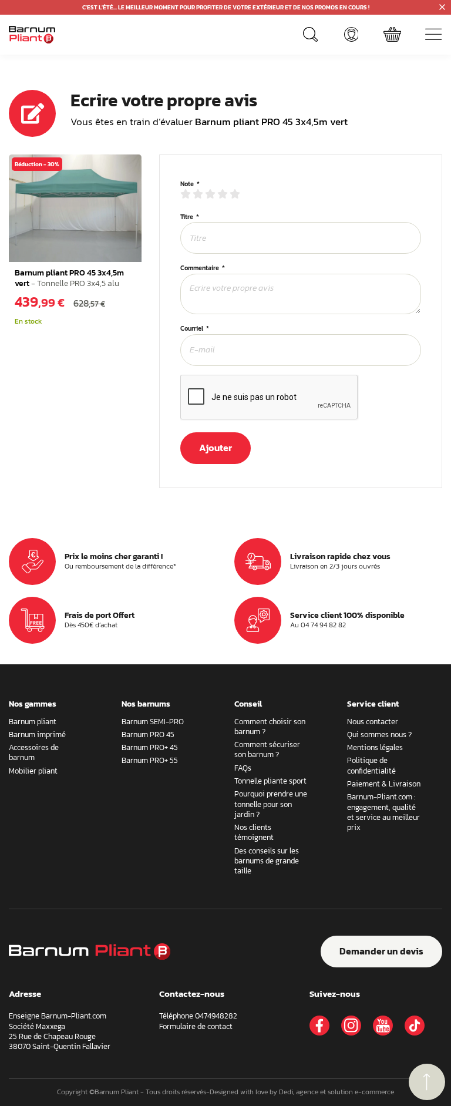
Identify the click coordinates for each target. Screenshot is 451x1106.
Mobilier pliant (33, 770)
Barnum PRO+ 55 (150, 760)
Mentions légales (375, 747)
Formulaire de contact (196, 1026)
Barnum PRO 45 (148, 734)
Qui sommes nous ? (379, 734)
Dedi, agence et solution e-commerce (336, 1092)
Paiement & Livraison (383, 783)
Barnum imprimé (37, 734)
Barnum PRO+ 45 (150, 747)
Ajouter (215, 448)
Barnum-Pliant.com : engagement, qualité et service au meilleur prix (383, 812)
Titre (186, 217)
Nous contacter (372, 721)
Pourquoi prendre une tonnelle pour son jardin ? (270, 804)
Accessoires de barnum (34, 752)
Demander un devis (381, 951)
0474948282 (216, 1015)
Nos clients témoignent (254, 832)
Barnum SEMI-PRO (153, 721)
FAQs (242, 768)
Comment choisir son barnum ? (269, 726)
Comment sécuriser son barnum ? (267, 749)
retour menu (427, 1082)
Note (187, 184)
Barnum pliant (32, 721)
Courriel (191, 328)
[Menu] (433, 34)
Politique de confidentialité (371, 765)
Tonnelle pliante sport (270, 780)
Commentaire (199, 268)
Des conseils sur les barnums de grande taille (266, 861)
